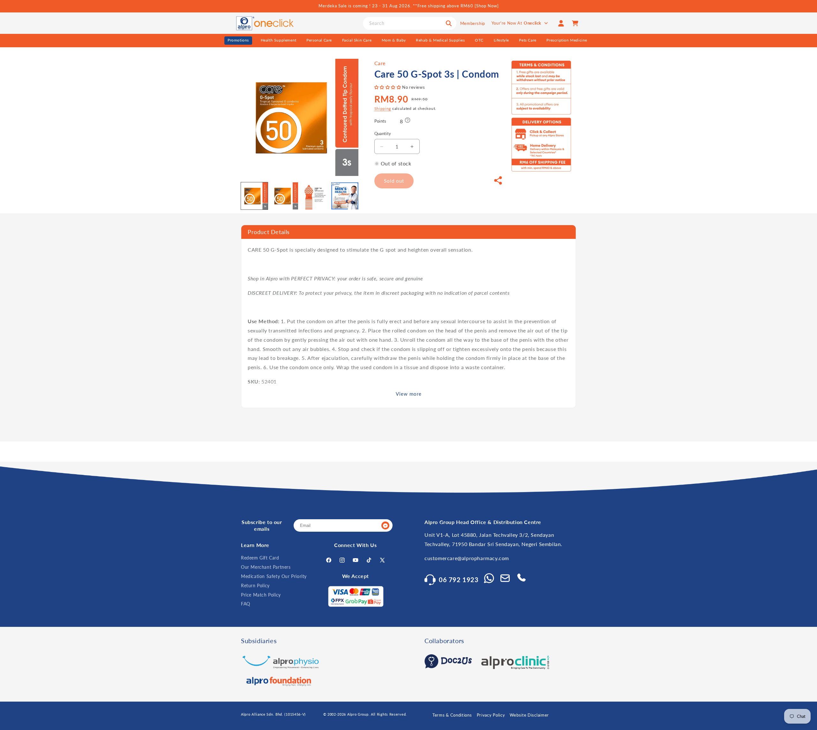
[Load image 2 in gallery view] (284, 195)
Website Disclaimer (529, 715)
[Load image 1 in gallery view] (254, 195)
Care (380, 63)
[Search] (449, 23)
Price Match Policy (261, 594)
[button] (388, 87)
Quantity (382, 133)
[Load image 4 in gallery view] (344, 195)
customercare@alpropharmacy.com (466, 558)
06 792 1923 (459, 579)
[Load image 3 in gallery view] (314, 195)
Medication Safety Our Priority (274, 576)
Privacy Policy (491, 715)
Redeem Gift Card (260, 558)
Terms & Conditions (452, 715)
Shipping (382, 108)
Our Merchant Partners (266, 567)
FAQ (245, 604)
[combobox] (409, 23)
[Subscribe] (385, 526)
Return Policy (255, 585)
